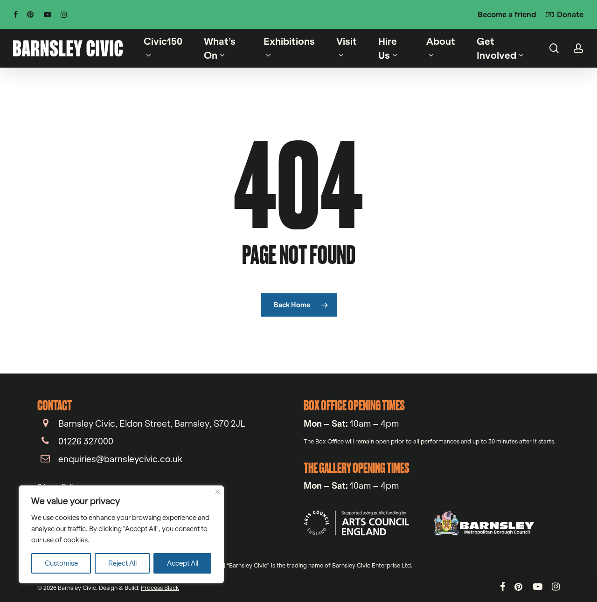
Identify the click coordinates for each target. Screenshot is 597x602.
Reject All (122, 563)
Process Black (160, 587)
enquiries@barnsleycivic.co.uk (120, 458)
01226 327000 (85, 441)
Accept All (182, 563)
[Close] (217, 492)
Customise (61, 563)
